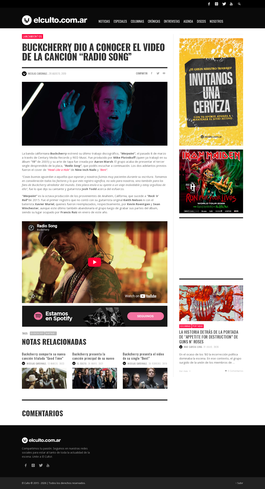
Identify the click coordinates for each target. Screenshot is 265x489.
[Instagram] (216, 4)
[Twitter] (224, 4)
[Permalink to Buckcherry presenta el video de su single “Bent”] (145, 378)
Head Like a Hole (58, 170)
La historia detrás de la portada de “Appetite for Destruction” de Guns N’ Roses (208, 337)
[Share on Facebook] (151, 73)
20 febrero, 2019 (158, 363)
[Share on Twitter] (157, 73)
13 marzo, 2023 (56, 363)
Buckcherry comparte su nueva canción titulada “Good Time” (44, 356)
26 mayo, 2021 (95, 363)
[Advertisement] (211, 248)
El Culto (82, 363)
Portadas (198, 326)
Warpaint (51, 333)
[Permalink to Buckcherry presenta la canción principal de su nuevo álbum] (94, 378)
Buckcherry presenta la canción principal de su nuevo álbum (93, 358)
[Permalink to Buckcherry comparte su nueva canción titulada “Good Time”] (44, 378)
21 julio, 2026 (211, 346)
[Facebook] (209, 4)
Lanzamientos (32, 36)
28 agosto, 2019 (57, 73)
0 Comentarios (235, 370)
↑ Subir (239, 483)
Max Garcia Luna (193, 346)
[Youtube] (231, 4)
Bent (103, 170)
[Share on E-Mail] (163, 73)
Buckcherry (37, 333)
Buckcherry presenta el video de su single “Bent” (143, 356)
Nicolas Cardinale (36, 363)
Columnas (185, 326)
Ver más (183, 371)
